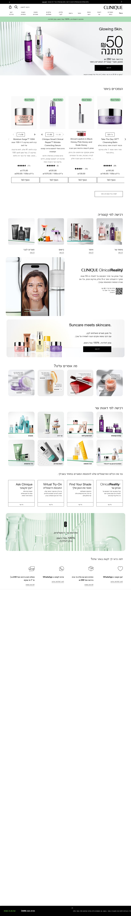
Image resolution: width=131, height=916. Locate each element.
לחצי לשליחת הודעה (117, 581)
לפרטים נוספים (30, 584)
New (121, 13)
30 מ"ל (58, 134)
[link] (24, 112)
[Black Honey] (81, 134)
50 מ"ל (20, 134)
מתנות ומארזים (35, 13)
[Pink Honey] (84, 134)
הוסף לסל (25, 180)
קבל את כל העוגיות (9, 911)
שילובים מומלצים (48, 13)
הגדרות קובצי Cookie (28, 911)
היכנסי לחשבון (25, 7)
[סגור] (72, 908)
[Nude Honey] (79, 134)
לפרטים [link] (44, 2)
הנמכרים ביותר (110, 13)
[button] (10, 7)
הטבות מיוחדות (23, 13)
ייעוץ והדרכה (11, 13)
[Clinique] (113, 8)
